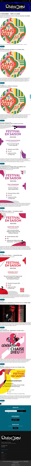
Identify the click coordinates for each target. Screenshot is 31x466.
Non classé (1, 48)
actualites (1, 329)
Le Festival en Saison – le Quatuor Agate (11, 211)
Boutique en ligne (4, 449)
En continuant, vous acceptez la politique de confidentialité (16, 412)
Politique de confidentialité (3, 459)
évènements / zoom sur (4, 122)
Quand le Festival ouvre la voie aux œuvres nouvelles (15, 16)
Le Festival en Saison (3, 165)
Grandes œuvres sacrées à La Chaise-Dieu (12, 49)
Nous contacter (15, 419)
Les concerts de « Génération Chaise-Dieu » (12, 330)
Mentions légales (4, 453)
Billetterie (30, 96)
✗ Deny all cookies (15, 462)
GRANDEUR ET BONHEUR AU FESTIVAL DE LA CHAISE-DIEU (15, 303)
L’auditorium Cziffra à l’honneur (9, 86)
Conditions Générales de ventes (3, 456)
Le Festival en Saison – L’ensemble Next (11, 255)
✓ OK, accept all (25, 461)
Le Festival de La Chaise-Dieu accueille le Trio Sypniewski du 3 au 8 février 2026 (13, 167)
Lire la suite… (3, 46)
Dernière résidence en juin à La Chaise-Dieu (12, 367)
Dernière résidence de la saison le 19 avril (11, 123)
